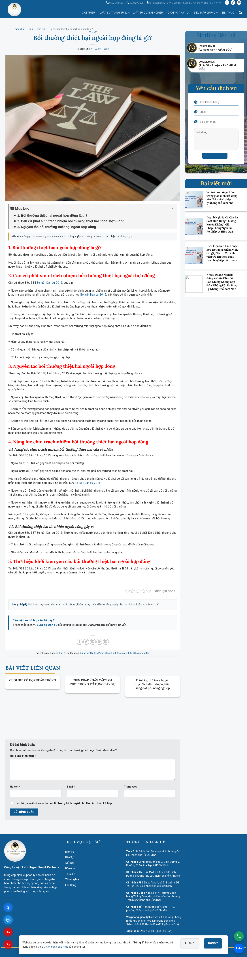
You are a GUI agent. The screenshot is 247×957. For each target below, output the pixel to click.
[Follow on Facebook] (227, 2)
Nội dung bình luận (23, 755)
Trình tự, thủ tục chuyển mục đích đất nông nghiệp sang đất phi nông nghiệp (152, 684)
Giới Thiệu (88, 12)
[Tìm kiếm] (240, 12)
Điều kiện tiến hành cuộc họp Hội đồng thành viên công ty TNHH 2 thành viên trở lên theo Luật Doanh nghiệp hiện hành (222, 253)
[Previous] (11, 697)
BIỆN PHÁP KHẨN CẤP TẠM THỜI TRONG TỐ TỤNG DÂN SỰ (93, 682)
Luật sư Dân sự (47, 625)
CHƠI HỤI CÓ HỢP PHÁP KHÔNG (32, 680)
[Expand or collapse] (173, 208)
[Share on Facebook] (80, 642)
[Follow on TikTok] (233, 2)
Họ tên (15, 786)
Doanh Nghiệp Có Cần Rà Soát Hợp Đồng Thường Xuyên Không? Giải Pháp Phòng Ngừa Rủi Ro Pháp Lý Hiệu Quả (222, 224)
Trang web (130, 786)
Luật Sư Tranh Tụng (114, 12)
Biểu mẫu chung (205, 12)
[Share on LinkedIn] (106, 642)
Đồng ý (213, 943)
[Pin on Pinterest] (99, 642)
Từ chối (190, 943)
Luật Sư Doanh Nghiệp (148, 12)
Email (71, 786)
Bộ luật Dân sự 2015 (49, 282)
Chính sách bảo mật (56, 946)
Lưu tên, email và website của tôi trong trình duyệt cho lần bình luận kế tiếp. (64, 803)
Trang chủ (18, 29)
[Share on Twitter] (86, 642)
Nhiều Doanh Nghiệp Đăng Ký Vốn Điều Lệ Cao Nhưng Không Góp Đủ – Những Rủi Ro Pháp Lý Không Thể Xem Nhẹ (221, 282)
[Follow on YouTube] (239, 2)
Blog (30, 29)
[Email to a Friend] (93, 642)
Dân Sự (41, 29)
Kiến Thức (227, 12)
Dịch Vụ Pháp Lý (178, 12)
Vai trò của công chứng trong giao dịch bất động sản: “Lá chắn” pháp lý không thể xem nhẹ (221, 197)
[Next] (174, 697)
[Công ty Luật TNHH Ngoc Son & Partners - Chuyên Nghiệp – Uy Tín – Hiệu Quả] (14, 12)
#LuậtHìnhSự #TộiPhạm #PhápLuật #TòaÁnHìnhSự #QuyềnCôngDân (115, 653)
